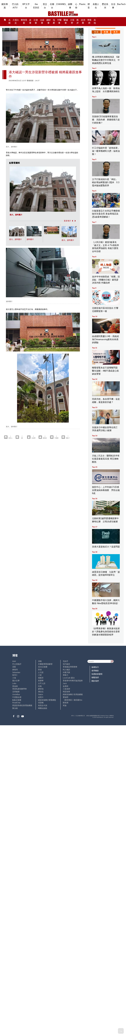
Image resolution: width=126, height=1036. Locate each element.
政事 (30, 21)
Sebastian (16, 672)
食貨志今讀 (42, 705)
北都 (9, 21)
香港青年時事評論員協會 (73, 681)
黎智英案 (24, 21)
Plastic (82, 4)
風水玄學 (16, 681)
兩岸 (77, 21)
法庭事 (42, 21)
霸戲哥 (40, 678)
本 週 (106, 32)
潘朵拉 (40, 692)
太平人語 (41, 683)
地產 (54, 21)
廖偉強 (40, 689)
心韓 (76, 6)
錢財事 (48, 21)
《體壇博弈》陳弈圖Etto (72, 700)
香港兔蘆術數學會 (19, 689)
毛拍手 (65, 661)
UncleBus (16, 694)
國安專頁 (4, 6)
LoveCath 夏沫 (69, 678)
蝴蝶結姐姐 (42, 708)
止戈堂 (40, 672)
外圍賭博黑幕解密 (45, 664)
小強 (14, 678)
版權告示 (95, 667)
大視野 (72, 21)
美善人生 (96, 6)
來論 (64, 705)
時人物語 (66, 670)
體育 (89, 6)
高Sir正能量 (42, 667)
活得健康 (16, 692)
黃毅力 (65, 675)
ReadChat (16, 703)
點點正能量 (16, 700)
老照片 (40, 697)
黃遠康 (15, 686)
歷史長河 (105, 6)
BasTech (121, 4)
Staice (40, 694)
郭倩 (40, 670)
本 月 (116, 32)
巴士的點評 (16, 664)
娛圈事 (70, 6)
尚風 (40, 686)
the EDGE (36, 6)
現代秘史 (66, 664)
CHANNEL (61, 4)
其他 (95, 21)
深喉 (40, 661)
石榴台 (52, 6)
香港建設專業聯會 (70, 667)
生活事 (113, 6)
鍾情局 (15, 670)
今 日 (96, 32)
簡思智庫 (66, 692)
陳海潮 (65, 703)
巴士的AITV (15, 6)
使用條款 (95, 671)
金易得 (65, 686)
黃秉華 (40, 681)
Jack (65, 683)
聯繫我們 (95, 677)
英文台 (45, 6)
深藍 (14, 667)
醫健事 (66, 21)
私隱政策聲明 (97, 674)
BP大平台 (26, 6)
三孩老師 (66, 689)
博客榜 (89, 21)
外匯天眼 (66, 672)
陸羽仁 (15, 675)
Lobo (14, 683)
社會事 (36, 21)
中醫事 (59, 21)
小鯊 (40, 675)
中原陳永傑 (16, 697)
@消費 (83, 21)
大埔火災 (15, 21)
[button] (72, 221)
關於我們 (95, 681)
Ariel (14, 661)
